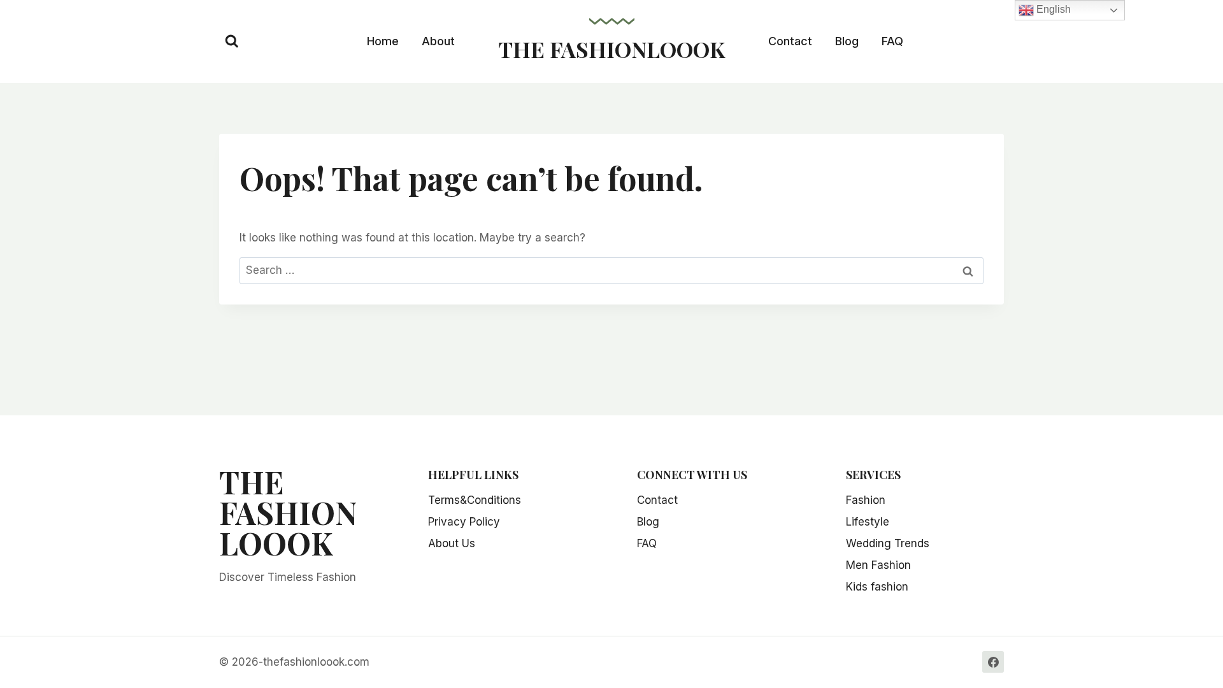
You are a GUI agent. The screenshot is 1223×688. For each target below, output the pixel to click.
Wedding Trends (887, 543)
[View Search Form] (232, 41)
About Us (451, 543)
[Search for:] (611, 270)
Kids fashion (877, 586)
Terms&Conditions (474, 500)
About (438, 41)
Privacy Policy (464, 521)
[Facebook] (993, 662)
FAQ (892, 41)
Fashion (865, 500)
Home (383, 41)
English (1052, 9)
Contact (790, 41)
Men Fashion (878, 565)
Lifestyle (867, 521)
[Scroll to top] (1199, 637)
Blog (847, 41)
